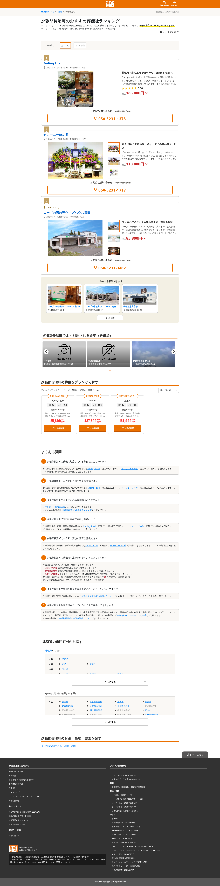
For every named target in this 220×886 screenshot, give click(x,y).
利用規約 (12, 788)
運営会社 (12, 775)
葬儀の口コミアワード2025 (20, 816)
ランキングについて (171, 32)
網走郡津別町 (96, 710)
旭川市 (120, 701)
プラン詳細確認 (57, 428)
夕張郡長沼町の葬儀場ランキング (76, 510)
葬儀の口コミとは (16, 771)
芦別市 (148, 701)
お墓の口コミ (14, 835)
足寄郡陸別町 (96, 706)
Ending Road (52, 63)
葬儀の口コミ (48, 11)
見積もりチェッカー (17, 824)
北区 (64, 664)
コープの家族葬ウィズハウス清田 (66, 212)
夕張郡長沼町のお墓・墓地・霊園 (58, 745)
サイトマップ (14, 792)
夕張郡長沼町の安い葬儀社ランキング (98, 596)
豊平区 (120, 674)
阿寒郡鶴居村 (96, 701)
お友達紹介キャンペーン (18, 820)
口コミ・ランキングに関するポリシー (24, 796)
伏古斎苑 (47, 507)
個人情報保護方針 (16, 784)
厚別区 (65, 658)
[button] (114, 148)
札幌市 (48, 650)
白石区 (65, 669)
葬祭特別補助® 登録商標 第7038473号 (24, 812)
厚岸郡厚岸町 (123, 706)
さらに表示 (110, 317)
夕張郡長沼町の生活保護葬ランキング (76, 618)
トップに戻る (196, 754)
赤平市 (65, 701)
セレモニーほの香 (56, 134)
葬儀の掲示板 (14, 800)
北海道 (59, 11)
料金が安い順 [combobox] (165, 390)
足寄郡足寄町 (68, 706)
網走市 (148, 710)
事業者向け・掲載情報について (21, 780)
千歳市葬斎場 (59, 507)
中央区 (65, 674)
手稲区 (93, 674)
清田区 (93, 664)
